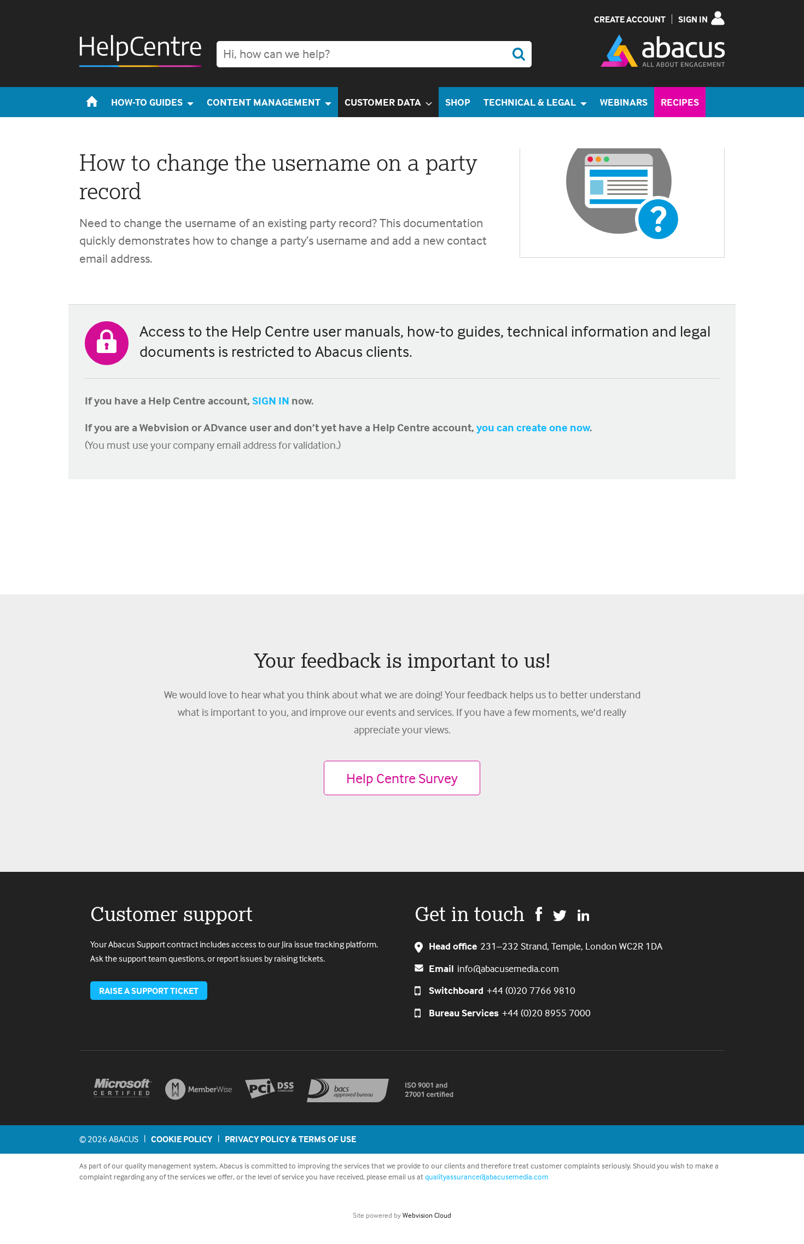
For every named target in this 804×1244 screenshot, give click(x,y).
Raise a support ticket (149, 990)
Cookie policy (181, 1138)
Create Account (630, 19)
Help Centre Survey (402, 777)
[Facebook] (538, 913)
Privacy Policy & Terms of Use (290, 1138)
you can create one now (533, 427)
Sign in (693, 19)
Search (518, 54)
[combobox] (374, 54)
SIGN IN (270, 400)
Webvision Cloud (427, 1215)
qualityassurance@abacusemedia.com (487, 1176)
